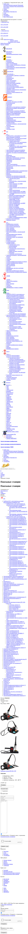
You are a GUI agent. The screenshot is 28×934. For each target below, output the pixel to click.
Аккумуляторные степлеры (16, 553)
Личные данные (7, 860)
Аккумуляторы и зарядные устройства (15, 572)
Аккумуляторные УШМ (7, 447)
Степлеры (6, 682)
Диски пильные (11, 616)
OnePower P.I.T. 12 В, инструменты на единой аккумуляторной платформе (15, 504)
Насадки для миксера (12, 634)
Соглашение (6, 15)
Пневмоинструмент (9, 661)
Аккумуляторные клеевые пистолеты (15, 527)
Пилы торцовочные (9, 658)
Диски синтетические (12, 620)
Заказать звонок (14, 40)
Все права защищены (7, 904)
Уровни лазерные (8, 687)
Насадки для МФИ (12, 636)
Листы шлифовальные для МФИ (15, 633)
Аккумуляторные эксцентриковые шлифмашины (17, 569)
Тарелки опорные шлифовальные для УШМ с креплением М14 (15, 644)
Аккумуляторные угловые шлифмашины (15, 559)
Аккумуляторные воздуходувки (17, 521)
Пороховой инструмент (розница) (13, 6)
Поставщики (6, 11)
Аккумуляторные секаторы (16, 551)
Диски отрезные (11, 615)
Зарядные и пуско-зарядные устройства (13, 591)
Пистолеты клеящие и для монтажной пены (15, 659)
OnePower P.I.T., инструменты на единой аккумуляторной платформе (13, 502)
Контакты (5, 14)
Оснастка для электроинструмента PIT (14, 602)
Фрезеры (6, 690)
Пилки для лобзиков (12, 637)
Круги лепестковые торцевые (14, 626)
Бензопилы (6, 581)
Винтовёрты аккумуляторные (11, 585)
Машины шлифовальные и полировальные (14, 597)
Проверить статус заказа (14, 42)
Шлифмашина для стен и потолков (12, 691)
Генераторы (7, 588)
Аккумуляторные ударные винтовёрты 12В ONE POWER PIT (17, 508)
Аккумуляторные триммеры (17, 556)
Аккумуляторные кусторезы (17, 533)
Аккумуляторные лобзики (16, 534)
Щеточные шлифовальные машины (12, 694)
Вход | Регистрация (8, 16)
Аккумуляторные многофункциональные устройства (17, 539)
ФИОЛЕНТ (6, 892)
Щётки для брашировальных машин (16, 647)
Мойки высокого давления (13, 674)
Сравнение (6, 865)
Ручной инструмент (9, 667)
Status (4, 888)
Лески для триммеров (12, 632)
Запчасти (5, 890)
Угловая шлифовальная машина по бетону (14, 685)
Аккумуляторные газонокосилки (18, 523)
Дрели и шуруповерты (10, 590)
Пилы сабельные (8, 656)
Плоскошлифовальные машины (12, 660)
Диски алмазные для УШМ (14, 614)
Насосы (6, 599)
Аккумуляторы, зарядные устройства (13, 577)
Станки (6, 681)
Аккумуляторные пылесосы (16, 546)
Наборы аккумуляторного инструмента (15, 574)
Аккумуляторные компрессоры (17, 529)
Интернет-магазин (12, 5)
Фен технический (8, 689)
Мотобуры (9, 676)
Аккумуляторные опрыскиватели (18, 541)
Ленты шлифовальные (12, 630)
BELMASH (6, 879)
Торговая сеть (13, 11)
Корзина (5, 862)
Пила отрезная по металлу (10, 652)
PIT (4, 884)
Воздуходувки (10, 671)
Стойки (6, 683)
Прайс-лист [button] (6, 3)
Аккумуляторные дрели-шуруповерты (11, 444)
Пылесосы (6, 664)
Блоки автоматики (8, 582)
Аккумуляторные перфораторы (9, 441)
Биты (8, 603)
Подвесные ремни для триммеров (12, 663)
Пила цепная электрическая (11, 654)
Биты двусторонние (14, 606)
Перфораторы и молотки (10, 651)
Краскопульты (7, 594)
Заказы (5, 861)
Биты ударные (13, 608)
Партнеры (5, 851)
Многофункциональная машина (12, 598)
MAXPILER (6, 881)
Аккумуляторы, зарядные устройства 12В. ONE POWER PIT (18, 514)
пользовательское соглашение (8, 836)
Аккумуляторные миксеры (16, 536)
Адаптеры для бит (14, 604)
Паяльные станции (8, 650)
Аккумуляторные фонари (16, 562)
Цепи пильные (10, 646)
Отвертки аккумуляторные (10, 649)
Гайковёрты (7, 586)
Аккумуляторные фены (15, 560)
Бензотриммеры (11, 669)
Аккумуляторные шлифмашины (17, 520)
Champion (5, 880)
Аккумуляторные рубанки (16, 547)
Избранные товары (8, 864)
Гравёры (6, 589)
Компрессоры (7, 593)
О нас (4, 13)
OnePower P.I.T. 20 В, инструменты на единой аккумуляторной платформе (16, 517)
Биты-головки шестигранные (17, 610)
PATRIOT (5, 883)
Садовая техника (8, 668)
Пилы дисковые (8, 655)
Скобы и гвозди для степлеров (14, 642)
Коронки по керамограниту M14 (15, 625)
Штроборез (6, 693)
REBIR (5, 885)
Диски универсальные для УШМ (15, 621)
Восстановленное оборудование (11, 874)
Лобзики (6, 595)
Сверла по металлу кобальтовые (15, 639)
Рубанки (6, 665)
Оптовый (5, 5)
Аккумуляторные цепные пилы (17, 564)
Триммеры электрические (13, 677)
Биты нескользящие (14, 607)
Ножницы (6, 601)
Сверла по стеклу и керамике (14, 641)
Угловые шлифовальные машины (12, 686)
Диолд (5, 889)
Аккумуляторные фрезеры (16, 563)
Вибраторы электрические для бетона (13, 584)
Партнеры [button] (5, 10)
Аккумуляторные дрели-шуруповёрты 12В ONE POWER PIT (18, 511)
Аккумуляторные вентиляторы (17, 519)
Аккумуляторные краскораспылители (14, 531)
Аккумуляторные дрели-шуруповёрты (13, 576)
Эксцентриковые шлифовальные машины (14, 695)
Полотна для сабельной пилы (14, 638)
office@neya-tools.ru (8, 39)
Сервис (5, 9)
